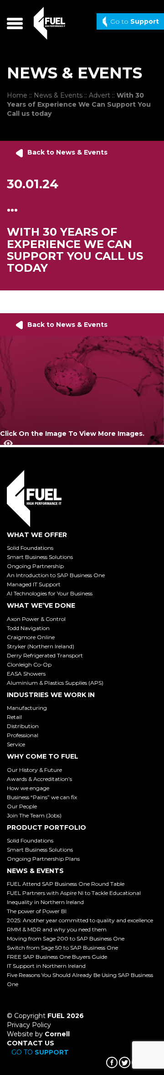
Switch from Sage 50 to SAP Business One (62, 947)
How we (28, 788)
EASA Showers (26, 673)
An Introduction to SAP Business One (56, 575)
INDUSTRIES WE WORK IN (51, 695)
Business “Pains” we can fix (42, 797)
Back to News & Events (67, 152)
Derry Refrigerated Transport (45, 655)
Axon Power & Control (36, 618)
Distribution (23, 726)
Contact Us (30, 1043)
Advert (99, 95)
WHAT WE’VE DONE (41, 605)
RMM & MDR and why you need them (57, 929)
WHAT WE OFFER (37, 535)
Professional (22, 735)
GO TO (40, 1052)
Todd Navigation (28, 628)
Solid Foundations (30, 547)
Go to (134, 21)
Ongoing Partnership (35, 566)
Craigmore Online (31, 637)
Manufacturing (27, 707)
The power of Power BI (37, 911)
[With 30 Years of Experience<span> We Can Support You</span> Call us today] (82, 390)
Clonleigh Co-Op (29, 664)
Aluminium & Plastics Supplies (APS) (55, 682)
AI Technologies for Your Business (49, 593)
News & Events (58, 95)
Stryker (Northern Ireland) (40, 646)
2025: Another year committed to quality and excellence (80, 920)
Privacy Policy (29, 1025)
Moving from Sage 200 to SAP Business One (65, 938)
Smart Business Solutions (40, 556)
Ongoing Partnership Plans (43, 858)
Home (17, 95)
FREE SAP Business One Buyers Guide (57, 956)
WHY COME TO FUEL (42, 756)
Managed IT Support (34, 584)
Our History (34, 769)
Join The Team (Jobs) (34, 815)
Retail (14, 716)
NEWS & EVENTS (35, 871)
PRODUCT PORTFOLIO (46, 827)
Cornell (57, 1034)
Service (16, 744)
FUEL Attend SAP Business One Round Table (65, 883)
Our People (22, 806)
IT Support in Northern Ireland (46, 965)
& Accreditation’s (39, 778)
